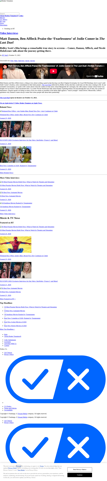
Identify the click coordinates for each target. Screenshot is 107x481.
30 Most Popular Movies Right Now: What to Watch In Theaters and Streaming (30, 307)
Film (11, 61)
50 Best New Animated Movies (14, 311)
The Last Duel (46, 85)
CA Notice (7, 406)
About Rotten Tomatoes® (12, 336)
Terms (42, 466)
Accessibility (8, 410)
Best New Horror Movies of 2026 (15, 326)
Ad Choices (8, 352)
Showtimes (3, 25)
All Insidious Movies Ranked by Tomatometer (19, 314)
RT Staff (5, 55)
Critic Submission (10, 340)
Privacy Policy (9, 354)
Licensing (7, 342)
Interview (21, 61)
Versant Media (22, 414)
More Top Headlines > (7, 329)
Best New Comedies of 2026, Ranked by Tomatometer (22, 318)
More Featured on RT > (8, 299)
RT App (2, 21)
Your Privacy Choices (13, 404)
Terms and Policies (10, 408)
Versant (18, 466)
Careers (6, 345)
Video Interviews (9, 33)
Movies (2, 18)
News (2, 23)
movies (32, 61)
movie (27, 61)
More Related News (6, 173)
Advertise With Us (10, 344)
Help (5, 334)
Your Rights (21, 470)
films (15, 61)
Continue (79, 475)
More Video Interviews (7, 214)
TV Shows (3, 19)
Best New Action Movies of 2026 (15, 322)
